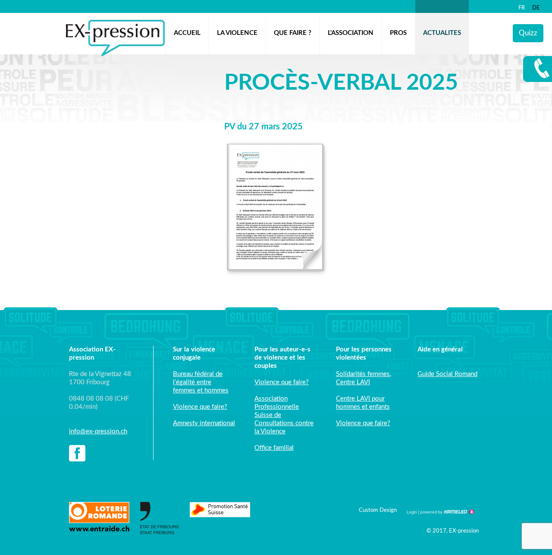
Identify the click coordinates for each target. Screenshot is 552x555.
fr (521, 8)
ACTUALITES (442, 33)
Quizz (528, 33)
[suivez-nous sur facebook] (77, 454)
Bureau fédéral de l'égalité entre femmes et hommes (201, 382)
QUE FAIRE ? (292, 33)
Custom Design (378, 510)
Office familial (274, 448)
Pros (398, 33)
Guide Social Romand (447, 374)
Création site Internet (446, 512)
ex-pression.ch (115, 38)
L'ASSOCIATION (350, 33)
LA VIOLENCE (237, 33)
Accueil (187, 33)
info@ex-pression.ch (98, 431)
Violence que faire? (200, 407)
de (536, 8)
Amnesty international (204, 423)
